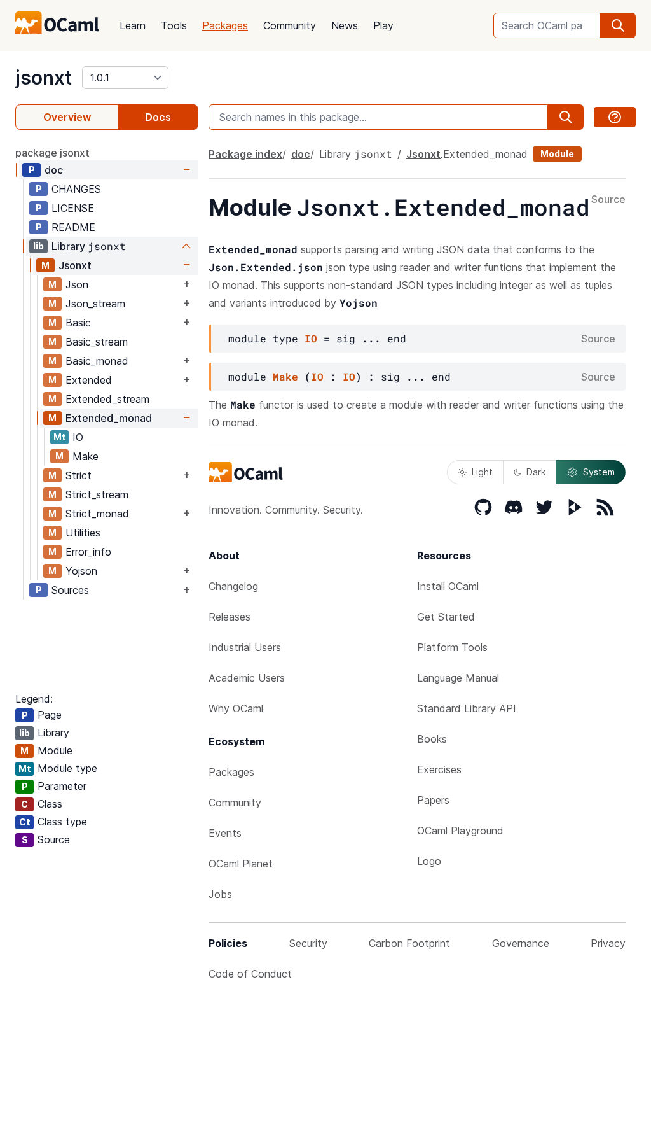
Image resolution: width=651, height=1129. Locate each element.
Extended (88, 380)
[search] (618, 25)
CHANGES (76, 189)
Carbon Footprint (409, 943)
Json (76, 284)
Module (557, 153)
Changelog (233, 586)
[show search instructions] (615, 117)
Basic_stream (96, 341)
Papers (433, 800)
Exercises (439, 769)
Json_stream (95, 303)
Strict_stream (96, 494)
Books (432, 739)
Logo (429, 861)
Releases (229, 616)
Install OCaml (448, 586)
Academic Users (247, 677)
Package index (245, 154)
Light (482, 471)
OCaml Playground (460, 830)
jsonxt (43, 77)
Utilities (82, 532)
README (73, 227)
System (599, 471)
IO (77, 437)
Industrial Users (245, 647)
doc (54, 170)
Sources (70, 590)
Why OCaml (236, 708)
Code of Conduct (250, 973)
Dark (535, 471)
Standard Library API (466, 708)
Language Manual (458, 677)
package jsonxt (52, 152)
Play (383, 25)
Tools (174, 25)
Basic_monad (96, 360)
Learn (133, 25)
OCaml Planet (241, 863)
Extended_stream (107, 399)
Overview (67, 117)
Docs (158, 117)
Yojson (81, 570)
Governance (520, 943)
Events (225, 833)
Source (608, 200)
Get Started (446, 616)
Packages (225, 25)
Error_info (88, 551)
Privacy (608, 943)
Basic (78, 322)
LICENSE (72, 208)
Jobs (220, 894)
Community (289, 25)
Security (308, 943)
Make (85, 456)
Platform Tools (452, 647)
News (344, 25)
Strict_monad (97, 513)
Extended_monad (108, 418)
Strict (78, 475)
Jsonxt (75, 265)
